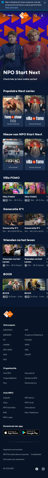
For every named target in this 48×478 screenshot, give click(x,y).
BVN (5, 413)
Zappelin (6, 398)
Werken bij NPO (31, 378)
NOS (5, 360)
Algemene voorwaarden (13, 450)
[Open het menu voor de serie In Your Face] (20, 141)
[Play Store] (30, 432)
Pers (5, 383)
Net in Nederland (31, 413)
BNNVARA (7, 335)
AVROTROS (7, 330)
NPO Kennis (29, 398)
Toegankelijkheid (9, 378)
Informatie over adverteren (14, 459)
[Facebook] (36, 469)
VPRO (27, 345)
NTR (26, 330)
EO (4, 340)
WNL (27, 350)
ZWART (28, 355)
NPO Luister (8, 417)
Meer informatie (11, 7)
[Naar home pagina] (24, 15)
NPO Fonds (29, 403)
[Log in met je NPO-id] (42, 15)
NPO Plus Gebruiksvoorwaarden (16, 454)
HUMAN (6, 345)
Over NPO (7, 373)
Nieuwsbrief (29, 373)
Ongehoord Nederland (34, 335)
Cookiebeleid (36, 454)
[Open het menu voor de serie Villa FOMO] (42, 98)
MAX (5, 355)
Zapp (5, 403)
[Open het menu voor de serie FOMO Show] (20, 98)
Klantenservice (31, 383)
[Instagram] (43, 469)
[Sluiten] (44, 2)
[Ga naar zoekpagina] (35, 15)
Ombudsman (30, 408)
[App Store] (11, 432)
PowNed (28, 340)
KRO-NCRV (7, 350)
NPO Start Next (9, 408)
